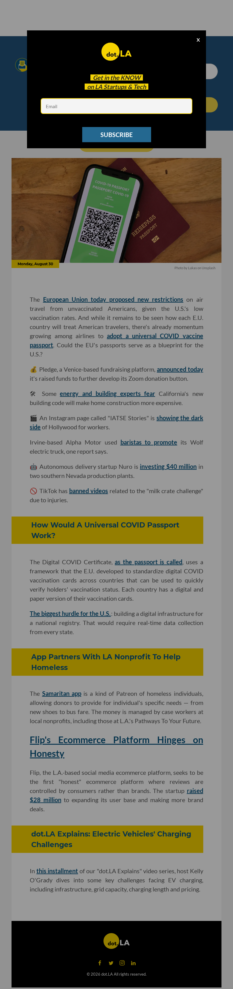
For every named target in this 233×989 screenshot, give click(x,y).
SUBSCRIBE (116, 134)
